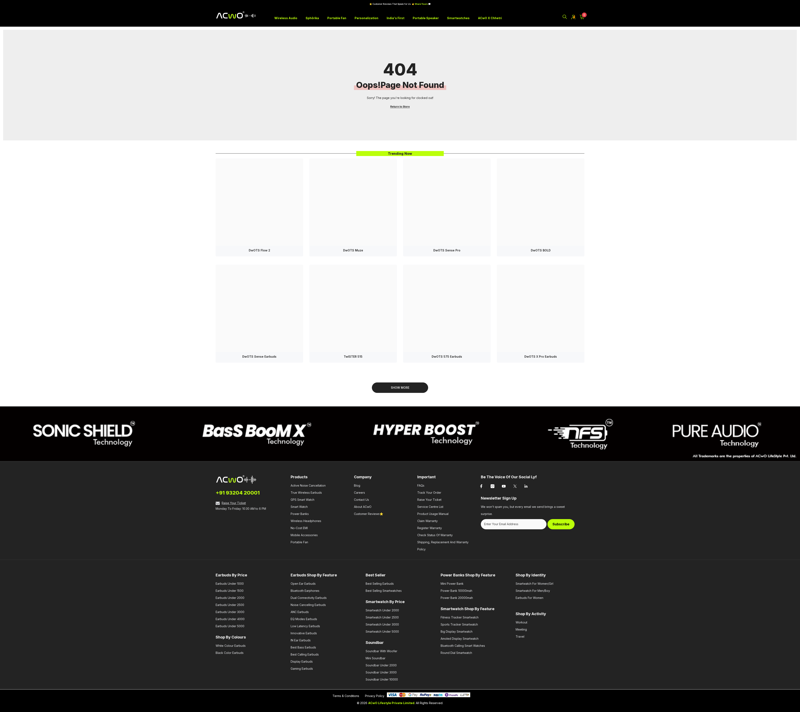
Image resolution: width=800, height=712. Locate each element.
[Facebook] (481, 486)
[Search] (565, 17)
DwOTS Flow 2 (259, 250)
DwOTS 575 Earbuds (447, 356)
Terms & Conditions (345, 696)
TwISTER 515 (353, 356)
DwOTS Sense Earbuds (259, 356)
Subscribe (560, 524)
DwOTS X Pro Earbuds (540, 356)
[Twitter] (515, 486)
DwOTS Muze (353, 250)
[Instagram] (492, 486)
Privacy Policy (374, 696)
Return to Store (400, 106)
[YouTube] (504, 486)
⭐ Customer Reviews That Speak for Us (400, 4)
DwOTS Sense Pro (446, 250)
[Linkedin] (526, 486)
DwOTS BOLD (541, 250)
